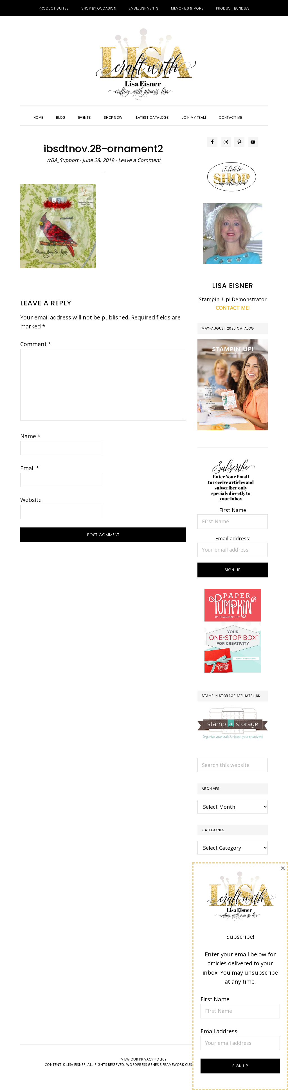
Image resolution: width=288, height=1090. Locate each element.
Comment (35, 344)
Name (30, 436)
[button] (254, 112)
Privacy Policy (153, 1059)
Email (29, 468)
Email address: (232, 538)
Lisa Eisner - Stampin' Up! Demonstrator (144, 65)
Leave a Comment (139, 160)
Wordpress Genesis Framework (155, 1064)
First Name (232, 510)
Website (31, 500)
